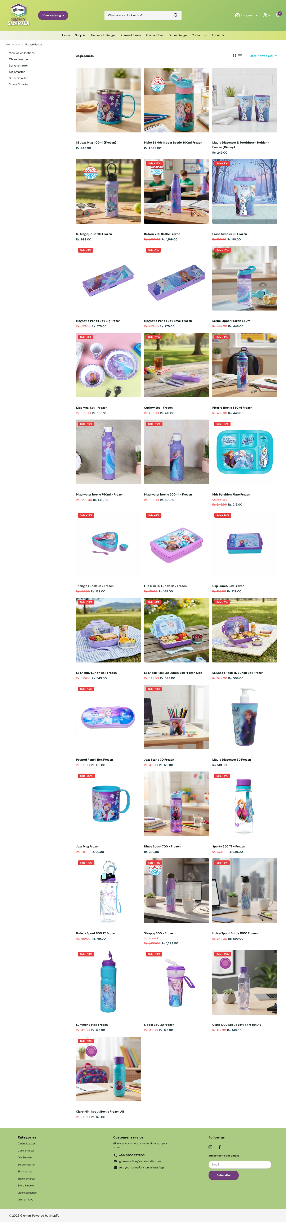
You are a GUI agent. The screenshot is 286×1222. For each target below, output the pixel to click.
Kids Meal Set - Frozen (91, 407)
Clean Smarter (18, 59)
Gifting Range (178, 35)
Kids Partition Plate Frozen (231, 494)
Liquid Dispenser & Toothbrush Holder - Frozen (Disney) (240, 145)
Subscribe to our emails (224, 1155)
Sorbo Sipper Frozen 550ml (231, 321)
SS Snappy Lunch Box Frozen (96, 673)
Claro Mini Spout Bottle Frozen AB (100, 1111)
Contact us (199, 35)
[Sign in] (266, 15)
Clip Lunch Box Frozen (228, 586)
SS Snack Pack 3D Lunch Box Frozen (238, 673)
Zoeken (176, 15)
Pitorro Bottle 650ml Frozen (232, 407)
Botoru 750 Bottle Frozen (162, 234)
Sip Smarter (17, 72)
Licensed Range (130, 35)
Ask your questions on (141, 1167)
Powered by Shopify (45, 1215)
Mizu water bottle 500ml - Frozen (168, 494)
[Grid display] (234, 56)
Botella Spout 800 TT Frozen (96, 933)
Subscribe (224, 1175)
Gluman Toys (155, 35)
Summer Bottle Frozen (92, 1025)
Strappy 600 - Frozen (159, 933)
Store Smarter (18, 78)
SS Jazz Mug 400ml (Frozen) (96, 142)
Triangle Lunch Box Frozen (95, 586)
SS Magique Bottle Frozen (94, 234)
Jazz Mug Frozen (87, 846)
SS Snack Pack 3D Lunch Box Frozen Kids (173, 673)
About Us (218, 35)
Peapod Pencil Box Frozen (94, 759)
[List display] (240, 56)
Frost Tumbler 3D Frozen (229, 234)
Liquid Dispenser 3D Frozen (231, 759)
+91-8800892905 (132, 1155)
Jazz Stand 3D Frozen (159, 759)
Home (66, 35)
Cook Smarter (26, 1150)
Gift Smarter (25, 1157)
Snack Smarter (19, 84)
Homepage (13, 44)
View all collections (22, 53)
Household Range (103, 35)
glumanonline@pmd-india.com (140, 1161)
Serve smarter (18, 65)
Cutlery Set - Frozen (158, 407)
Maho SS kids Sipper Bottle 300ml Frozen (173, 142)
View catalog (52, 15)
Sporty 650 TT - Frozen (228, 846)
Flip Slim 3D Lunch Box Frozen (165, 586)
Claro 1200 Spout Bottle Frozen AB (236, 1025)
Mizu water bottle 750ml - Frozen (100, 494)
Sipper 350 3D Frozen (159, 1025)
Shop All (80, 35)
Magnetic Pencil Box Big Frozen (98, 321)
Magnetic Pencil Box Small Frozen (168, 321)
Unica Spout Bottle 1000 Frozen (235, 933)
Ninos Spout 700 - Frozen (162, 846)
